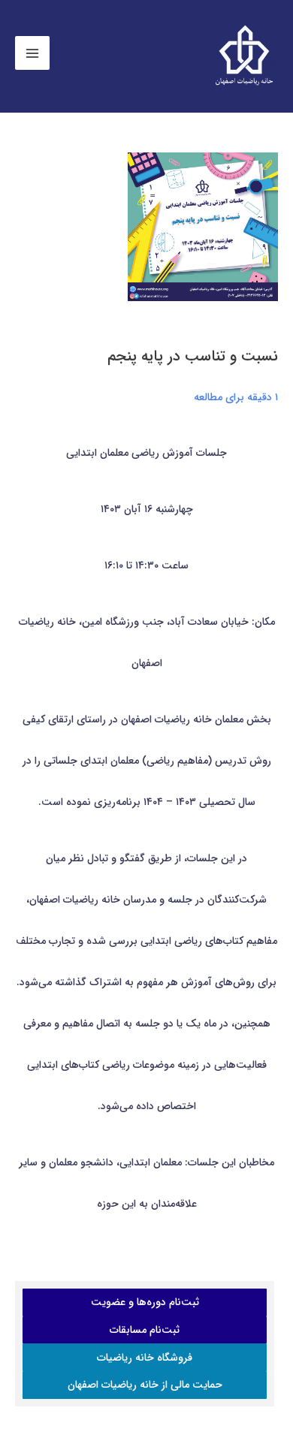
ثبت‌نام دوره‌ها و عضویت (145, 1302)
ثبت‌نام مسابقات (145, 1330)
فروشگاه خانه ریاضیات (144, 1357)
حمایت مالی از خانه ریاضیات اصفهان (145, 1384)
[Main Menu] (32, 53)
